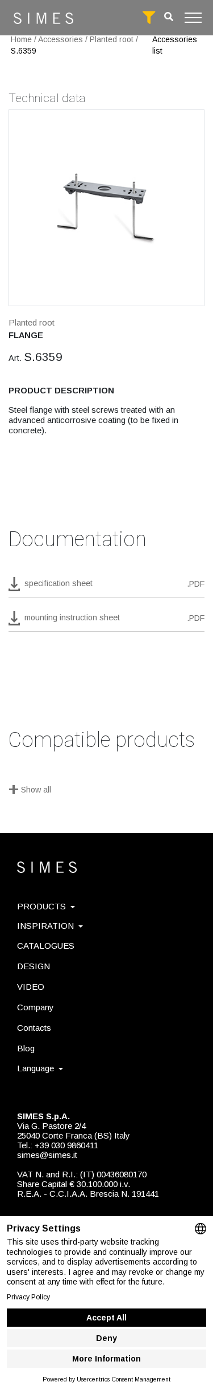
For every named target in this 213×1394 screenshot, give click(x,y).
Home (21, 39)
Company (35, 1007)
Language (35, 1068)
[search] (168, 17)
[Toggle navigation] (193, 18)
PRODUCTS (41, 906)
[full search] (149, 17)
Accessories (60, 39)
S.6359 (23, 50)
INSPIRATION (45, 925)
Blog (26, 1048)
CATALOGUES (45, 945)
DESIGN (33, 966)
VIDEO (30, 986)
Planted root (111, 39)
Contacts (34, 1028)
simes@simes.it (47, 1155)
